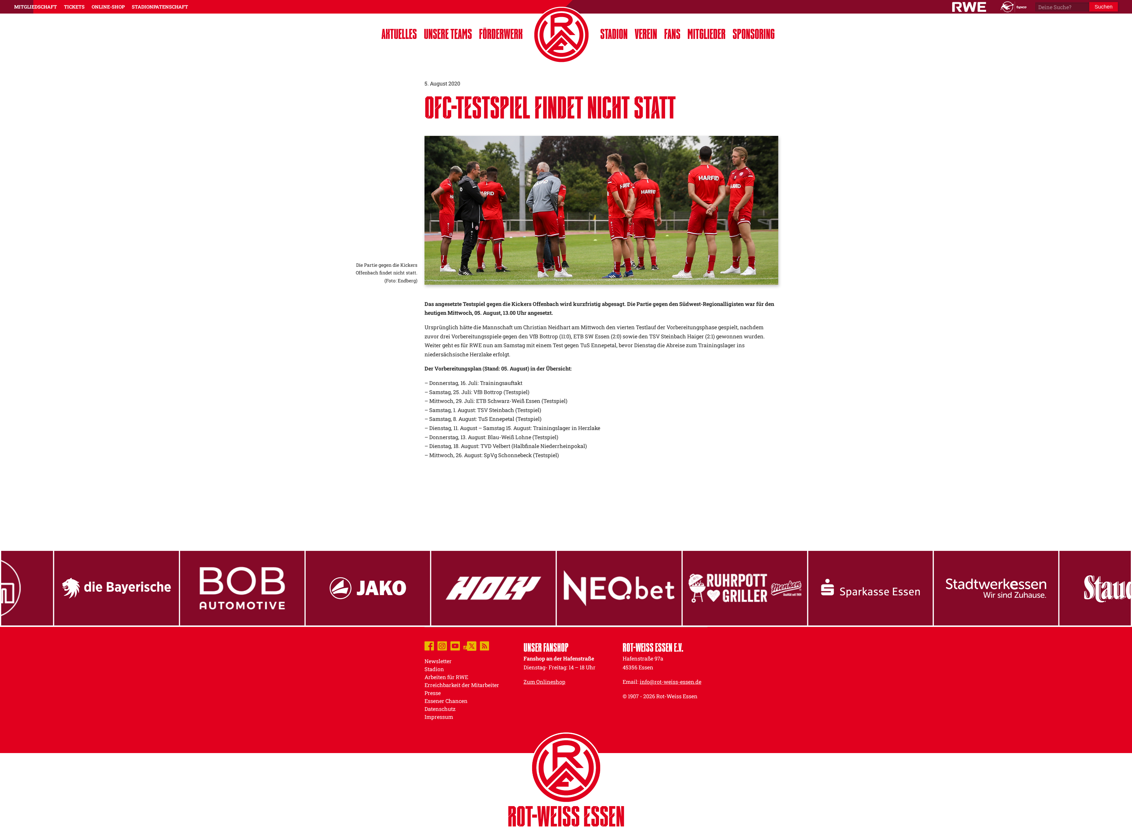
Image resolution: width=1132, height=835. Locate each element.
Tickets (74, 7)
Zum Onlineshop (544, 681)
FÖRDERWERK (501, 33)
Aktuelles (399, 33)
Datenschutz (439, 708)
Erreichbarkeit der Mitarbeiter (461, 685)
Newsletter (438, 661)
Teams (448, 33)
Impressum (438, 716)
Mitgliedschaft (35, 7)
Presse (432, 692)
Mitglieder (706, 33)
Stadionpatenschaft (160, 7)
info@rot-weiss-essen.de (670, 681)
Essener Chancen (446, 700)
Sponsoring (754, 33)
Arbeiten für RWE (446, 677)
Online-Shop (108, 7)
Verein (646, 33)
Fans (672, 33)
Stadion (614, 33)
